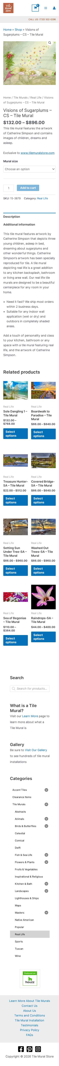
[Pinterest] (29, 1049)
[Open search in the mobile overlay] (30, 688)
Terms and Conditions (29, 1015)
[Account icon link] (54, 8)
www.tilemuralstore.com (38, 153)
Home (7, 29)
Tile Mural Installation (29, 1020)
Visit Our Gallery (36, 750)
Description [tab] (11, 216)
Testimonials (29, 1025)
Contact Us (29, 1005)
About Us (29, 1010)
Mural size (10, 161)
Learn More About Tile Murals (29, 1001)
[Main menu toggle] (45, 8)
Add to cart (28, 187)
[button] (50, 43)
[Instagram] (38, 1049)
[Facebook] (21, 1049)
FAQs (29, 1035)
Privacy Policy (29, 1030)
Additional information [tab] (19, 224)
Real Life (35, 97)
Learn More (30, 716)
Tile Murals (20, 97)
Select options (11, 433)
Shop (18, 29)
